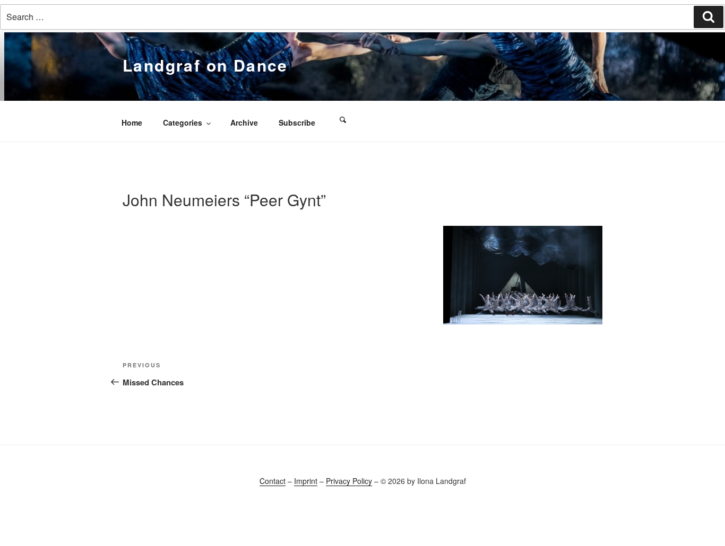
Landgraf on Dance (205, 65)
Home (132, 122)
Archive (244, 122)
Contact (273, 480)
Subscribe (297, 122)
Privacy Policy (349, 480)
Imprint (305, 480)
